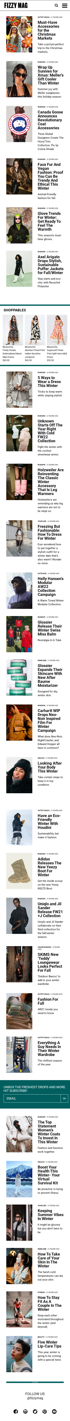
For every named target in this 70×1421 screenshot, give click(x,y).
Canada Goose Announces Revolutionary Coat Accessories (50, 120)
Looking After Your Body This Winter (50, 767)
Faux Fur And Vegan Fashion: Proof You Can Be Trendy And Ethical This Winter (50, 176)
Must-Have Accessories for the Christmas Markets (48, 30)
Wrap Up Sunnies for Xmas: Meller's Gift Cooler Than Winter (51, 75)
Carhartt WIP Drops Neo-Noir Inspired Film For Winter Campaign (49, 720)
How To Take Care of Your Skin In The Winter (49, 1260)
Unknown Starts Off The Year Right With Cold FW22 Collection (50, 431)
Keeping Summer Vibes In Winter (51, 1215)
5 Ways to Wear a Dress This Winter (49, 381)
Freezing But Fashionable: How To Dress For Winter (50, 532)
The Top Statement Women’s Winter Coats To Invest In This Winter (49, 1132)
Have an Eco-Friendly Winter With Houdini (49, 821)
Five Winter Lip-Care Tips (49, 1344)
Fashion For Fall (48, 1001)
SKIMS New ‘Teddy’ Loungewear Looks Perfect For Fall (50, 962)
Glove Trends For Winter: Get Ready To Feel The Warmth (49, 221)
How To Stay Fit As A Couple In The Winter (50, 1303)
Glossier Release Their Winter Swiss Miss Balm (50, 628)
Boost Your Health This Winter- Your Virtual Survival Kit (49, 1175)
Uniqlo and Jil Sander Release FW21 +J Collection (50, 910)
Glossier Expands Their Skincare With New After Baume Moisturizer (50, 675)
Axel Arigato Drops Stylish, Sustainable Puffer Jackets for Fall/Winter (51, 265)
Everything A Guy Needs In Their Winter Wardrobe (49, 1048)
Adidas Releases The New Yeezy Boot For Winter (49, 867)
